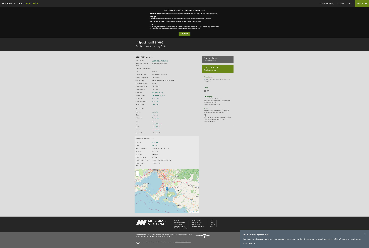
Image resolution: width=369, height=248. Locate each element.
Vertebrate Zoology (158, 95)
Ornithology (156, 98)
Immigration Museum (179, 226)
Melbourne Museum (179, 222)
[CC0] (205, 115)
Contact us (169, 236)
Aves (153, 121)
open (215, 110)
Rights (163, 236)
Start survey (249, 243)
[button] (362, 3)
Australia (155, 142)
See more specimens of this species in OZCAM (217, 80)
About (350, 3)
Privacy (152, 236)
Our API (341, 3)
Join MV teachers (196, 224)
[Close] (365, 234)
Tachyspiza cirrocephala (160, 60)
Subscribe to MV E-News (198, 226)
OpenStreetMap (194, 212)
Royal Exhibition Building (180, 228)
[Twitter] (208, 91)
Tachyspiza (156, 130)
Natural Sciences (157, 92)
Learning (212, 224)
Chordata (155, 115)
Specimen (155, 104)
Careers (212, 222)
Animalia (155, 112)
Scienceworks (178, 224)
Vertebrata (155, 118)
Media (211, 226)
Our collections (327, 3)
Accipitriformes (157, 124)
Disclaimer (158, 236)
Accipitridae (156, 127)
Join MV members (197, 222)
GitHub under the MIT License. (183, 242)
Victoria (154, 145)
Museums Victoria (20, 4)
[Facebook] (205, 91)
